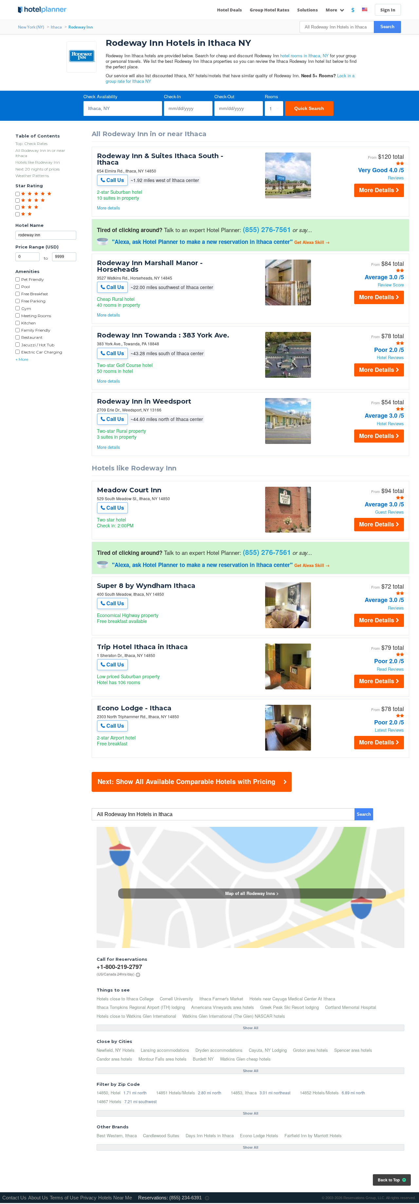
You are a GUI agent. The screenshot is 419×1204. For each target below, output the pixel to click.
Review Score (391, 285)
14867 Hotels (109, 1101)
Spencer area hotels (353, 1050)
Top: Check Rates (31, 143)
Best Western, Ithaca (117, 1135)
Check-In (172, 97)
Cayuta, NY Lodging (268, 1050)
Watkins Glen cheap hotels (245, 1059)
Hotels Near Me (115, 1197)
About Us (38, 1197)
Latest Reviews (389, 730)
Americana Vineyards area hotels (222, 1007)
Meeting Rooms (36, 315)
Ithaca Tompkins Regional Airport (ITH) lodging (141, 1007)
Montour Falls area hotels (162, 1059)
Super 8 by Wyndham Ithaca (146, 585)
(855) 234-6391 (185, 1197)
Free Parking (33, 301)
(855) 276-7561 (267, 229)
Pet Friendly (32, 279)
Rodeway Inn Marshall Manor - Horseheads (150, 266)
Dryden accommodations (219, 1050)
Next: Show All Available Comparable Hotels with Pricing (186, 781)
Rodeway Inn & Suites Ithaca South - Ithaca (160, 159)
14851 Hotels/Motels (175, 1092)
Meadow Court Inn (129, 490)
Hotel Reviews (390, 357)
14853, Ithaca (244, 1092)
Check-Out (224, 97)
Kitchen (28, 322)
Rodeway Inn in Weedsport (144, 401)
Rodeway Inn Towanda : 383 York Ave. (163, 335)
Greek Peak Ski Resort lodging (289, 1007)
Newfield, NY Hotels (116, 1050)
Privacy (88, 1197)
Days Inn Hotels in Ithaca (210, 1135)
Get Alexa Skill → (312, 242)
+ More (21, 359)
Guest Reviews (389, 512)
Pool (25, 286)
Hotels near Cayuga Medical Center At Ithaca (292, 998)
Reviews (396, 178)
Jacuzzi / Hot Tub (37, 344)
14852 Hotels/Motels (319, 1092)
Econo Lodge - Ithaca (134, 708)
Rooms (271, 97)
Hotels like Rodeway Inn (37, 162)
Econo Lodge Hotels (259, 1135)
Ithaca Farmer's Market (221, 998)
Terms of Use (64, 1197)
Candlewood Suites (161, 1135)
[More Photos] (288, 196)
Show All (250, 1028)
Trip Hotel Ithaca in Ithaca (142, 647)
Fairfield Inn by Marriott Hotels (313, 1135)
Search (387, 26)
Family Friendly (35, 330)
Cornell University (176, 998)
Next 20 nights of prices (37, 169)
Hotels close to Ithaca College (125, 998)
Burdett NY (203, 1059)
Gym (26, 308)
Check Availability (100, 97)
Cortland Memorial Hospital (350, 1007)
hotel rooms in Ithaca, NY (304, 55)
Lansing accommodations (165, 1050)
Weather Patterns (32, 175)
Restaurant (32, 337)
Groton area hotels (310, 1050)
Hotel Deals (229, 10)
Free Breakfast (34, 293)
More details (108, 208)
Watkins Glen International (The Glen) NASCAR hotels (233, 1016)
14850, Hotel (108, 1092)
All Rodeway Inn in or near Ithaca (40, 153)
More (332, 10)
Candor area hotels (114, 1059)
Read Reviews (390, 669)
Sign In (387, 10)
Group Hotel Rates (269, 10)
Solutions (307, 10)
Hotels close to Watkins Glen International (136, 1016)
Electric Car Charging (41, 352)
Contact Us (14, 1197)
